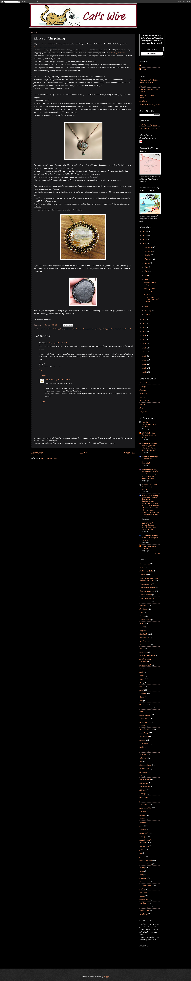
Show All (157, 554)
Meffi (141, 672)
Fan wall (142, 85)
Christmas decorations (147, 587)
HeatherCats (144, 637)
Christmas (143, 574)
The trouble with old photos (149, 436)
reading (142, 867)
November (148, 251)
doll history (143, 783)
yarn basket (143, 914)
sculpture (142, 878)
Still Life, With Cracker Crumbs (148, 524)
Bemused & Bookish (149, 443)
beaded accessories (146, 729)
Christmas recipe (145, 594)
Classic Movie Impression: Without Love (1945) (149, 460)
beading (142, 740)
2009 (144, 372)
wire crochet (143, 899)
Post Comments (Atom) (49, 458)
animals (142, 711)
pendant (111, 328)
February (148, 310)
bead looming (144, 718)
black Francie (144, 743)
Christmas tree (144, 601)
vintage (142, 896)
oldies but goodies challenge (146, 841)
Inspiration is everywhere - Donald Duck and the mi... (151, 297)
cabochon (142, 758)
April (147, 279)
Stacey (141, 686)
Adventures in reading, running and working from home (150, 497)
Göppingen (143, 630)
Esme (141, 612)
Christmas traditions (146, 598)
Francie (142, 616)
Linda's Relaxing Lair (150, 546)
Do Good (145, 548)
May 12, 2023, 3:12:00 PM (60, 379)
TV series (142, 693)
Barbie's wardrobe (146, 571)
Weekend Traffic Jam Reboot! (149, 487)
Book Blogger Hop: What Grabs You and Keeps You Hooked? (149, 447)
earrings (142, 793)
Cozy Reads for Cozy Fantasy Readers (149, 528)
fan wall (142, 800)
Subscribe (152, 54)
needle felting (144, 833)
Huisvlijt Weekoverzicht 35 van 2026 (150, 425)
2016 (144, 343)
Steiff (141, 690)
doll (140, 775)
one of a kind (144, 846)
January (148, 314)
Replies (44, 375)
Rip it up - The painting (149, 289)
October (148, 255)
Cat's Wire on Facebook (148, 125)
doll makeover (144, 786)
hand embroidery (145, 808)
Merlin (141, 675)
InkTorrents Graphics (150, 535)
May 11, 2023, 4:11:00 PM (58, 342)
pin (140, 853)
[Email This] (64, 325)
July (146, 267)
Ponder (142, 679)
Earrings (142, 386)
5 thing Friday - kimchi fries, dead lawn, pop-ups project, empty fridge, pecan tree (150, 474)
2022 (144, 319)
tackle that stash (145, 885)
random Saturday (145, 863)
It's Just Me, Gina (148, 433)
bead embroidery (46, 328)
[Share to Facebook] (70, 325)
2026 (144, 231)
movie (141, 825)
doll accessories (145, 779)
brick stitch (143, 754)
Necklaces (143, 393)
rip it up (118, 328)
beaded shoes (144, 736)
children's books (145, 765)
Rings (141, 407)
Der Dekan (143, 609)
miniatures (143, 822)
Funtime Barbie (145, 619)
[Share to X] (68, 325)
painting (104, 328)
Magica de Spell (145, 665)
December (148, 247)
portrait (142, 856)
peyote (141, 849)
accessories (143, 704)
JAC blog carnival (117, 52)
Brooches (142, 404)
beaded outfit (144, 732)
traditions (143, 892)
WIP (141, 700)
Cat (46, 379)
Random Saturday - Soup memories (151, 283)
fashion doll (143, 804)
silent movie (143, 881)
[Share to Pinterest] (72, 325)
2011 (144, 364)
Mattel (141, 668)
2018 (144, 335)
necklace (142, 829)
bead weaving (144, 722)
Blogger (106, 976)
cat (140, 761)
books (141, 747)
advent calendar (145, 707)
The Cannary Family (149, 469)
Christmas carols (145, 584)
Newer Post (37, 452)
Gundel (144, 69)
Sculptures (143, 411)
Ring (141, 682)
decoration (143, 772)
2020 (144, 327)
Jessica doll (143, 652)
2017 (144, 339)
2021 (144, 323)
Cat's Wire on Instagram (148, 128)
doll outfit (143, 790)
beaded (142, 725)
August (147, 263)
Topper (141, 697)
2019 (144, 331)
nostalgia (142, 836)
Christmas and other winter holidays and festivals (149, 579)
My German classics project (149, 104)
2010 (144, 368)
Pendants (142, 390)
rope (141, 874)
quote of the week (145, 860)
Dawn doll (143, 605)
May (146, 275)
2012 (144, 360)
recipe (141, 871)
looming (142, 818)
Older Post (129, 452)
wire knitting (144, 903)
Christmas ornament (146, 591)
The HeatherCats (145, 382)
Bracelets (142, 397)
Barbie (141, 567)
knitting (142, 815)
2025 (144, 235)
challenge (56, 328)
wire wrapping (144, 910)
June (146, 271)
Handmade (143, 634)
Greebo (142, 623)
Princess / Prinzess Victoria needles (149, 90)
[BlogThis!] (66, 325)
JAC (77, 328)
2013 (144, 356)
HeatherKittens (145, 641)
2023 (144, 243)
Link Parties (143, 101)
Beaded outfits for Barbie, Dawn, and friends (148, 81)
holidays (142, 811)
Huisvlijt (145, 422)
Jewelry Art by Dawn (147, 655)
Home (83, 452)
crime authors (144, 768)
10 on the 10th (144, 563)
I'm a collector (144, 644)
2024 (144, 239)
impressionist (70, 328)
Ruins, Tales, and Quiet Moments (150, 538)
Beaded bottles (144, 400)
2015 (144, 347)
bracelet (142, 750)
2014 (144, 351)
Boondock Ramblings (150, 456)
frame (62, 328)
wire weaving (144, 906)
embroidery (143, 797)
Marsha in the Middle (150, 484)
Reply (41, 370)
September (149, 259)
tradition (142, 889)
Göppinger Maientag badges (147, 96)
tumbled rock (126, 328)
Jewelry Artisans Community (45, 46)
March (147, 306)
